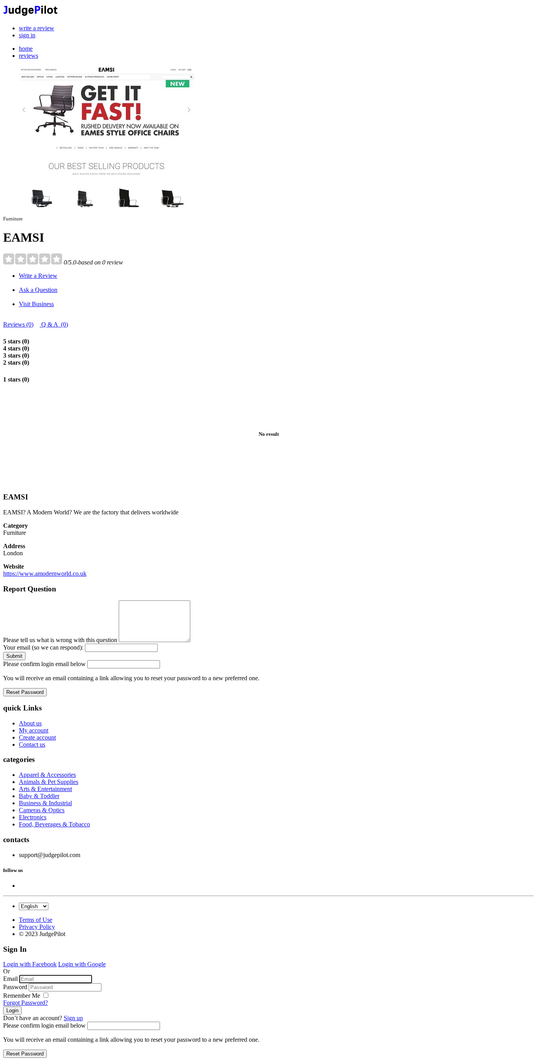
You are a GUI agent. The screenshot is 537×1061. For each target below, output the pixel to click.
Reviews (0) (18, 324)
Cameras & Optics (41, 810)
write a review (36, 28)
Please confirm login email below (44, 664)
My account (33, 730)
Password (15, 987)
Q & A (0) (54, 324)
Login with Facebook (30, 964)
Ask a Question (38, 289)
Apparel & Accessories (47, 774)
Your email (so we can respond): (43, 647)
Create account (37, 737)
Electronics (32, 817)
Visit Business (36, 304)
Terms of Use (35, 919)
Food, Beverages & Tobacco (54, 824)
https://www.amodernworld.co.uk (44, 573)
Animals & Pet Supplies (48, 781)
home (26, 48)
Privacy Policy (37, 926)
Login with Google (82, 964)
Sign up (73, 1018)
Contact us (32, 744)
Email (10, 978)
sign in (27, 35)
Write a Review (38, 275)
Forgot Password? (25, 1002)
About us (30, 723)
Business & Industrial (45, 803)
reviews (28, 55)
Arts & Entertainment (45, 789)
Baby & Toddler (39, 796)
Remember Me (22, 995)
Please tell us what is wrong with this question (60, 640)
